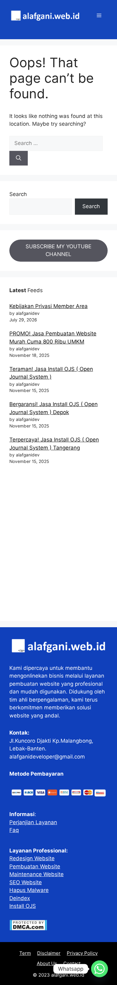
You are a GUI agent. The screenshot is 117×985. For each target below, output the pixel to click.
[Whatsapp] (99, 968)
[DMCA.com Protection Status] (28, 929)
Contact (71, 963)
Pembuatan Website (34, 866)
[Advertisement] (58, 545)
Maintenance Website (36, 874)
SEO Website (25, 882)
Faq (14, 830)
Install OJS (22, 906)
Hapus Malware (29, 890)
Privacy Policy (82, 953)
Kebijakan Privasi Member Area (48, 306)
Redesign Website (32, 858)
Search (18, 194)
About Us (47, 963)
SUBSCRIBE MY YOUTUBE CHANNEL (58, 250)
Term (25, 953)
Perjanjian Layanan (33, 822)
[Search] (18, 158)
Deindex (19, 898)
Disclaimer (49, 953)
